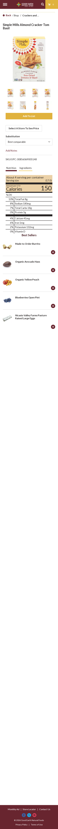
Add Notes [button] (11, 150)
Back (8, 15)
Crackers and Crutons (34, 15)
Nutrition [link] (11, 167)
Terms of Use (37, 824)
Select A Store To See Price (24, 128)
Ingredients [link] (25, 167)
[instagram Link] (34, 815)
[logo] (25, 4)
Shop (16, 15)
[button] (10, 93)
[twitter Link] (29, 815)
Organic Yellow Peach (27, 279)
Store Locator (29, 809)
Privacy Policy (21, 824)
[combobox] (29, 142)
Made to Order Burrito (27, 243)
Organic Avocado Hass (27, 261)
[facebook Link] (24, 815)
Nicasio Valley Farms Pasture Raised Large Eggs (31, 317)
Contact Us (44, 809)
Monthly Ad (13, 809)
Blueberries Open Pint (27, 297)
